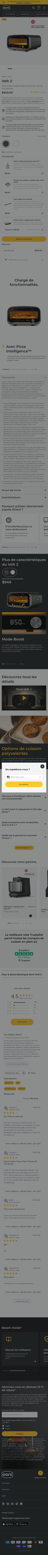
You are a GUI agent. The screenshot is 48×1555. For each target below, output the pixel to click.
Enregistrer (24, 784)
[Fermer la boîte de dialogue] (42, 766)
